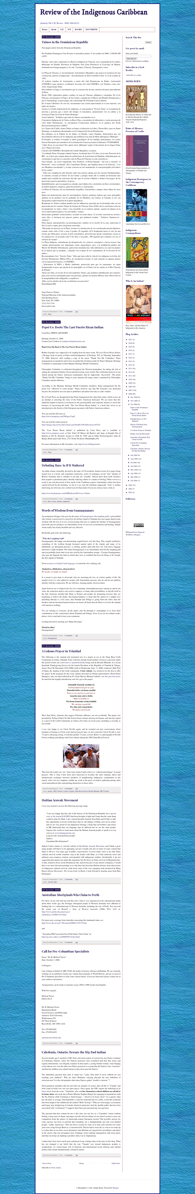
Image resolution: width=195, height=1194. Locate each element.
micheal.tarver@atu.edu (51, 1037)
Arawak (50, 882)
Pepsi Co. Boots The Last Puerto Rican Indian (72, 327)
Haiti (55, 882)
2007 (130, 390)
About (53, 29)
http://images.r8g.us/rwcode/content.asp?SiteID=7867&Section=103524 (71, 424)
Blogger (115, 1188)
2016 (130, 357)
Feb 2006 (134, 480)
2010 (130, 379)
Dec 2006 (134, 397)
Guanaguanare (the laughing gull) (95, 516)
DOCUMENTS (91, 29)
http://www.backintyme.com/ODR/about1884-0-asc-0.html (66, 493)
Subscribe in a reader (133, 75)
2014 (130, 365)
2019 (130, 346)
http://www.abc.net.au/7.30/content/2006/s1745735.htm (64, 922)
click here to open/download (72, 662)
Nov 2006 (134, 400)
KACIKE (78, 29)
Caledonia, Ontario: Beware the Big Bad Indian (74, 1052)
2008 (130, 386)
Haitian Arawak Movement (60, 800)
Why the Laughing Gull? (53, 538)
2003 (130, 492)
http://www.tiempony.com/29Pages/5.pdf (58, 416)
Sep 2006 (134, 455)
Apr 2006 (134, 473)
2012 (130, 372)
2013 (130, 368)
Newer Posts (46, 1163)
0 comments (69, 311)
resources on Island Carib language (61, 563)
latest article (47, 1091)
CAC (62, 29)
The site (45, 610)
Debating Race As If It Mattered (63, 465)
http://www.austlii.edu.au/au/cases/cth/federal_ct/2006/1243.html (56, 913)
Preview (129, 61)
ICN (69, 29)
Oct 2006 (134, 404)
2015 (130, 361)
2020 (130, 343)
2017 (130, 354)
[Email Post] (76, 311)
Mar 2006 (134, 477)
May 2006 (134, 469)
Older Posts (116, 1163)
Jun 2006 (134, 466)
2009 (130, 383)
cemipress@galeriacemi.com (73, 341)
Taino (49, 314)
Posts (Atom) (56, 1167)
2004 (130, 489)
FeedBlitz (145, 61)
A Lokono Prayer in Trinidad (61, 651)
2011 (130, 375)
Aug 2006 (134, 459)
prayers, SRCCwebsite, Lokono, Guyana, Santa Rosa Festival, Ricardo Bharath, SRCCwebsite (78, 791)
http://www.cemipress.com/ (53, 433)
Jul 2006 (134, 462)
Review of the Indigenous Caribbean (93, 12)
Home (44, 29)
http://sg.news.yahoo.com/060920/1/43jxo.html (61, 936)
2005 (130, 485)
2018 (130, 350)
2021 (130, 339)
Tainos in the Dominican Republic (65, 42)
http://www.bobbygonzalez (89, 444)
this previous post (112, 676)
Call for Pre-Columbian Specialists (65, 951)
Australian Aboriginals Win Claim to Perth (70, 895)
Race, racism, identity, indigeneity (59, 501)
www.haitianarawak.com (65, 833)
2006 (130, 394)
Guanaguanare (52, 638)
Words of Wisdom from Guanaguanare (68, 510)
